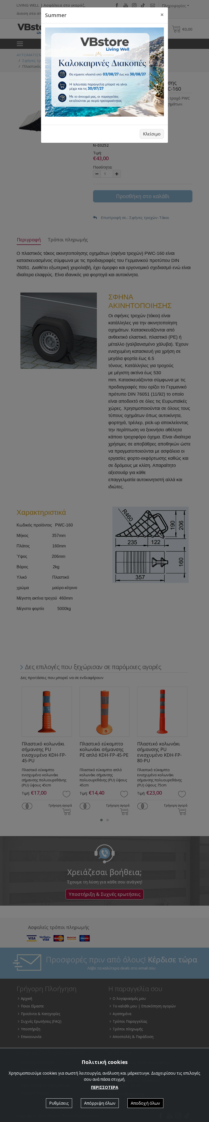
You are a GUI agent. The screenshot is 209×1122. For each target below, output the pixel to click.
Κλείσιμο (152, 134)
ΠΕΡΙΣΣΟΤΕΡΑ (104, 1087)
